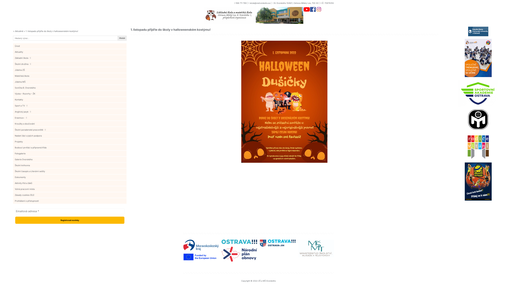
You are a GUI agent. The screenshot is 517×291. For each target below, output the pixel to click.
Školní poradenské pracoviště (29, 130)
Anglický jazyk (21, 111)
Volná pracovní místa (25, 189)
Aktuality (19, 52)
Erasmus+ (19, 118)
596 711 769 (241, 3)
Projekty (19, 141)
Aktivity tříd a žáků (23, 183)
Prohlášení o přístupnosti (27, 201)
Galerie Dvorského (24, 159)
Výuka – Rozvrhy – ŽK (25, 93)
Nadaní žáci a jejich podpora (28, 135)
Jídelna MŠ (20, 82)
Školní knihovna (22, 165)
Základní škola (21, 58)
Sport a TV (20, 105)
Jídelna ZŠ (20, 70)
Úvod (17, 46)
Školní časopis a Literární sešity (30, 171)
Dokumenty (20, 177)
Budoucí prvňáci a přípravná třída (30, 147)
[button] (70, 58)
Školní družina (21, 64)
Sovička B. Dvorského (25, 87)
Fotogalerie (20, 153)
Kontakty (19, 99)
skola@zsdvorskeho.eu (260, 3)
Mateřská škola (22, 76)
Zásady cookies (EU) (24, 195)
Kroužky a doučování (25, 123)
